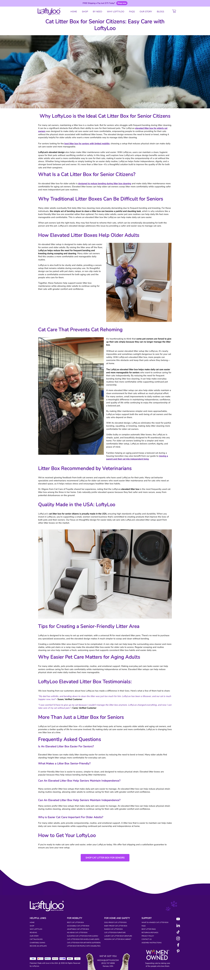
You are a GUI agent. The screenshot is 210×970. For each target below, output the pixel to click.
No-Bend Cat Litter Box (77, 932)
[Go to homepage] (47, 911)
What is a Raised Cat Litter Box (155, 922)
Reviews (33, 932)
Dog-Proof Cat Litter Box (115, 922)
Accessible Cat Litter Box (78, 926)
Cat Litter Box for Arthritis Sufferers (84, 943)
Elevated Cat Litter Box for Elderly (82, 936)
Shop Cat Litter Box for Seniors (105, 857)
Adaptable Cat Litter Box (78, 929)
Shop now (122, 3)
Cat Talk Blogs (36, 939)
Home (32, 922)
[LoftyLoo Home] (48, 11)
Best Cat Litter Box (75, 922)
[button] (174, 11)
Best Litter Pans (149, 929)
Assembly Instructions (152, 943)
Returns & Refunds (150, 932)
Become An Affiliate (38, 946)
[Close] (180, 3)
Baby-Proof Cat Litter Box (115, 926)
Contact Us (147, 939)
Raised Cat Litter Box (113, 929)
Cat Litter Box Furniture (115, 932)
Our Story (34, 936)
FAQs (144, 926)
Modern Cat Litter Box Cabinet (117, 939)
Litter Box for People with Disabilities (83, 946)
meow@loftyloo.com (108, 960)
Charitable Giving (37, 943)
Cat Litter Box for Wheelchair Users (83, 939)
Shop (32, 926)
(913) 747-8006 (108, 963)
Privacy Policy (148, 936)
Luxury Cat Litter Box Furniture (118, 936)
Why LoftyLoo (36, 929)
